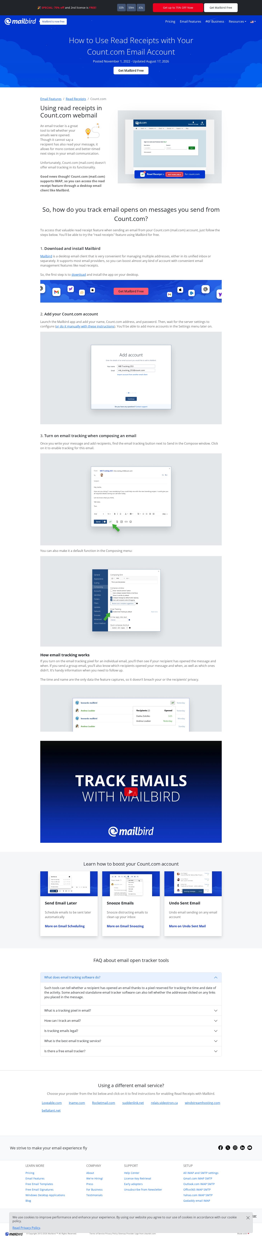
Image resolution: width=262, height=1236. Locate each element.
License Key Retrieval (137, 1178)
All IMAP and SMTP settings (200, 1173)
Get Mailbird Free (131, 70)
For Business (215, 21)
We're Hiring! (94, 1178)
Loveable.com (52, 1103)
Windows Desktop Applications (45, 1195)
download (79, 274)
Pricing (170, 21)
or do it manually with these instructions (85, 326)
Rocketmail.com (103, 1103)
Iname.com (77, 1103)
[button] (253, 21)
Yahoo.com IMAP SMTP (198, 1195)
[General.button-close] (248, 1217)
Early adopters (133, 1184)
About (90, 1173)
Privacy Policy (111, 1233)
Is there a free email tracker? (64, 1051)
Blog (28, 1200)
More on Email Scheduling (65, 926)
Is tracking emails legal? (61, 1031)
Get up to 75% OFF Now (178, 7)
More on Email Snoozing (125, 926)
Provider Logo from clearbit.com (141, 1233)
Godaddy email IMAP (196, 1200)
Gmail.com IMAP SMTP (197, 1178)
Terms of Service (97, 1233)
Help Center (131, 1173)
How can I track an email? (62, 1021)
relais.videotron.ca (164, 1103)
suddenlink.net (133, 1103)
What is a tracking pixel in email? (67, 1010)
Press (89, 1184)
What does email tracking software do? (72, 977)
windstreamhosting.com (202, 1103)
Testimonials (94, 1195)
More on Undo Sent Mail (187, 926)
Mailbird (46, 256)
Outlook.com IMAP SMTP (199, 1184)
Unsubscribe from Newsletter (143, 1189)
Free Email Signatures (40, 1189)
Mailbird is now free (53, 21)
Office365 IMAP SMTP (197, 1189)
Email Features (190, 21)
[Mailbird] (20, 21)
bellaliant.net (51, 1110)
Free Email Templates (39, 1184)
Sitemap (122, 1233)
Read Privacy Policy (26, 1228)
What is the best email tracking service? (72, 1041)
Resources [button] (236, 21)
